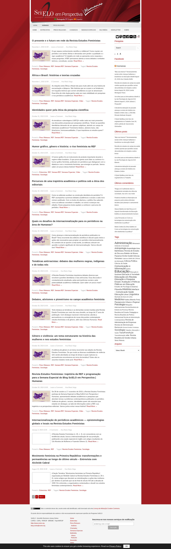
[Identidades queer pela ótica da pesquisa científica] (41, 130)
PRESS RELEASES (58, 25)
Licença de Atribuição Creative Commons (106, 508)
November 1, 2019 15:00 (40, 47)
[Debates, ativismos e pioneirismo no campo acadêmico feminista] (41, 319)
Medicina (119, 299)
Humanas (121, 66)
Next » (41, 497)
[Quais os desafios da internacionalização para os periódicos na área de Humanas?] (41, 244)
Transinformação (120, 335)
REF (52, 66)
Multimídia (103, 30)
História (126, 289)
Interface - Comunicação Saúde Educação (127, 292)
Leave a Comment (57, 47)
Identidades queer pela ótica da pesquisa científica (60, 110)
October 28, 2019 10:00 (40, 387)
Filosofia (118, 289)
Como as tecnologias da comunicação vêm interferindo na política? (125, 220)
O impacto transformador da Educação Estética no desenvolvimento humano (126, 211)
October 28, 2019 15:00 (40, 346)
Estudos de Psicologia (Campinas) (126, 287)
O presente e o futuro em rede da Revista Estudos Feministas (66, 40)
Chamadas (74, 30)
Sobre (126, 30)
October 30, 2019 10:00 (40, 231)
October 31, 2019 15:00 (40, 116)
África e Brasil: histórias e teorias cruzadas (56, 75)
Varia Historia (119, 340)
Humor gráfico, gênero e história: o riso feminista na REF (64, 146)
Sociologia (43, 69)
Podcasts (74, 537)
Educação (122, 271)
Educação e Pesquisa (125, 279)
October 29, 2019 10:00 (40, 306)
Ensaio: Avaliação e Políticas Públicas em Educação (127, 283)
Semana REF (59, 66)
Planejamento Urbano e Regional (127, 302)
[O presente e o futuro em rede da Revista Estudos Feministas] (41, 60)
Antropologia (120, 248)
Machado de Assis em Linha (123, 297)
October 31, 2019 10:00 (40, 153)
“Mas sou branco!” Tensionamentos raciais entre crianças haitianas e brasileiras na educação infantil (126, 74)
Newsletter (116, 30)
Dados (128, 268)
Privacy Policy (115, 546)
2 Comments (54, 430)
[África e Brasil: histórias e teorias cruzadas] (41, 95)
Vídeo (81, 101)
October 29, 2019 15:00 (40, 271)
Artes (138, 248)
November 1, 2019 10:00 (40, 82)
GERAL (35, 25)
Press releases (60, 30)
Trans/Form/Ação (126, 333)
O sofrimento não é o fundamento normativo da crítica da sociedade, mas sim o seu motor (126, 191)
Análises (74, 525)
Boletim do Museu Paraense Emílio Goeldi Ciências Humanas (127, 255)
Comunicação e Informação (122, 267)
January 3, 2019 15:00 (39, 430)
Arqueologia (131, 248)
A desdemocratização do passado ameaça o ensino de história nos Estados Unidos (125, 110)
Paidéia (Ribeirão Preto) (132, 300)
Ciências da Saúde (121, 263)
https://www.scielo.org (37, 523)
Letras (126, 294)
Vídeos (73, 535)
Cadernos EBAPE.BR (128, 258)
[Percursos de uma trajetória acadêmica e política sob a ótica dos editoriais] (41, 204)
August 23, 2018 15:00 (39, 469)
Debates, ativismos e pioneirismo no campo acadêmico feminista (68, 299)
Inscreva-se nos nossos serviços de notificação (113, 520)
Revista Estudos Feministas (71, 449)
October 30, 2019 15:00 (40, 191)
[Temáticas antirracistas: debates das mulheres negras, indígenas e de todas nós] (41, 284)
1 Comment (55, 82)
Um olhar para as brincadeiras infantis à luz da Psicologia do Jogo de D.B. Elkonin (127, 99)
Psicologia (120, 304)
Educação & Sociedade (130, 274)
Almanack (136, 243)
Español (79, 19)
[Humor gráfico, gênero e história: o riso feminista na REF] (41, 166)
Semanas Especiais (88, 30)
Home (35, 30)
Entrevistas (45, 30)
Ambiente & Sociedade (122, 246)
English (70, 19)
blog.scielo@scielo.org (38, 525)
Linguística (134, 294)
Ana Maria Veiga (71, 47)
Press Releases (44, 66)
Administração (123, 243)
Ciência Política (130, 261)
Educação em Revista (126, 277)
